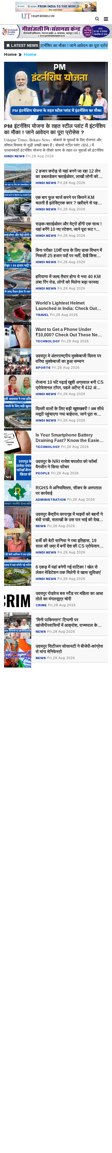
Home (10, 54)
